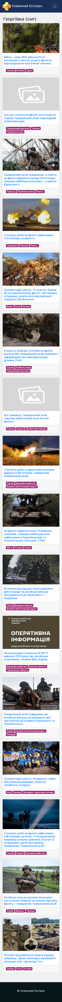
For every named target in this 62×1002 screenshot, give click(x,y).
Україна (11, 70)
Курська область (37, 666)
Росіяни (20, 70)
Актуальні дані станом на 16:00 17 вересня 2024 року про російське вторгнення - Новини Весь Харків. (26, 656)
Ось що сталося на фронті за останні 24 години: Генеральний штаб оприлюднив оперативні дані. (30, 118)
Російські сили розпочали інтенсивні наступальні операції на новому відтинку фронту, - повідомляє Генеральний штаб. (30, 900)
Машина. (20, 911)
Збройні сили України (35, 429)
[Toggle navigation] (54, 6)
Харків (10, 367)
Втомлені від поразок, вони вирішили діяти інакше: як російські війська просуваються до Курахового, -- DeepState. (28, 593)
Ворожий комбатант (26, 483)
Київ (9, 792)
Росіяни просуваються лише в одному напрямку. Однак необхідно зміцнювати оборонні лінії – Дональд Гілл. (30, 958)
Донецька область (23, 605)
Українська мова (15, 132)
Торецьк (35, 128)
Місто (10, 547)
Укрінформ (12, 245)
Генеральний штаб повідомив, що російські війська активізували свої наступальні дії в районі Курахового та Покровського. (29, 719)
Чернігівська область (17, 670)
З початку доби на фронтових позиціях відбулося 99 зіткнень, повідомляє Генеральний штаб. (29, 473)
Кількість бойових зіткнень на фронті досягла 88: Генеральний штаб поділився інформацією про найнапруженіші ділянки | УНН (31, 355)
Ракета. (40, 191)
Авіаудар (11, 734)
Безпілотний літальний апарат (22, 486)
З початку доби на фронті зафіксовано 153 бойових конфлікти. (29, 236)
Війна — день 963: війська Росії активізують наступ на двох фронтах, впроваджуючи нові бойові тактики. (28, 60)
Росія (17, 306)
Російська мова (23, 367)
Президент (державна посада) (38, 792)
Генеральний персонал (18, 128)
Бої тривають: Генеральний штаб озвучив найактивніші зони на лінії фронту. (26, 418)
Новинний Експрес (26, 6)
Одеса (29, 70)
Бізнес (10, 306)
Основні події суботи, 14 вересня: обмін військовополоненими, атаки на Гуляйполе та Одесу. (30, 782)
